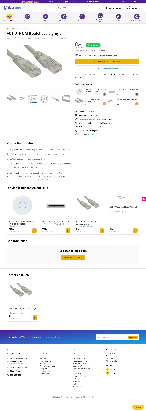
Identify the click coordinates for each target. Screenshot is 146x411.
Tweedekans (44, 374)
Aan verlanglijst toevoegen (109, 68)
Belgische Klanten (79, 363)
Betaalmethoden (79, 358)
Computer (118, 20)
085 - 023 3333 (15, 375)
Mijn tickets (110, 358)
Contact (76, 356)
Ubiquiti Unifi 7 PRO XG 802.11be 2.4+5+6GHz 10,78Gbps (95, 90)
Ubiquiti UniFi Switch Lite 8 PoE (127, 89)
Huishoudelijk (136, 20)
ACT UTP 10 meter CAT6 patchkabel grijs (92, 100)
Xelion (75, 384)
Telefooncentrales (46, 361)
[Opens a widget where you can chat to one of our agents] (138, 407)
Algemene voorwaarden (81, 369)
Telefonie (45, 20)
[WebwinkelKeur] (144, 199)
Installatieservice (94, 1)
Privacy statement (79, 376)
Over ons (76, 353)
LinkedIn (113, 373)
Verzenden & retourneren (82, 366)
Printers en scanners (100, 20)
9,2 (135, 1)
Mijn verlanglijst (112, 361)
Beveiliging (82, 20)
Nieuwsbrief (77, 386)
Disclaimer (77, 374)
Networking (64, 20)
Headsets (27, 20)
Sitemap (76, 371)
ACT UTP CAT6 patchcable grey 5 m (22, 310)
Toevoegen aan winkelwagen (109, 61)
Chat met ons (15, 371)
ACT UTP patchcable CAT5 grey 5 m (127, 100)
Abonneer (133, 337)
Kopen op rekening (80, 361)
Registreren (110, 353)
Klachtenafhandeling (80, 381)
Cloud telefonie (9, 20)
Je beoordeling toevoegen (73, 257)
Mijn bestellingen (112, 356)
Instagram (113, 369)
